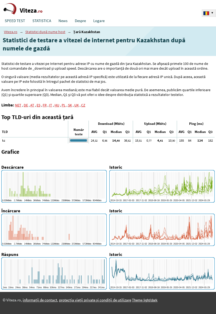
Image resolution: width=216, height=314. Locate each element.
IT (50, 105)
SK (70, 105)
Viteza (31, 10)
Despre (80, 20)
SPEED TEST (15, 20)
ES (38, 105)
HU (57, 105)
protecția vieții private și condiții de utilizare (95, 300)
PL (64, 105)
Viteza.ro (10, 31)
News (62, 20)
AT (32, 105)
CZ (83, 105)
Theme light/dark (145, 300)
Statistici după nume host (45, 31)
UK (76, 105)
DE (26, 105)
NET (18, 105)
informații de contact (40, 300)
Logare (99, 20)
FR (45, 105)
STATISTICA (41, 20)
